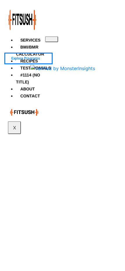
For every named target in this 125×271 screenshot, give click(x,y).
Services (30, 40)
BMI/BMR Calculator (30, 50)
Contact (30, 96)
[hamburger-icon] (51, 39)
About (27, 89)
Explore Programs (25, 58)
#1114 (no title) (28, 78)
